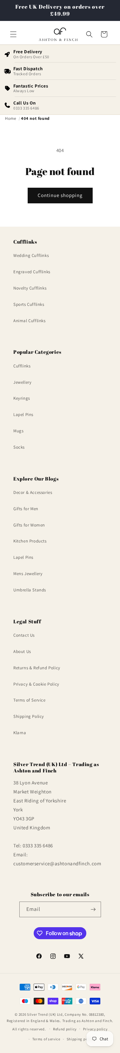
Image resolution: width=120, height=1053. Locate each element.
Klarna (19, 733)
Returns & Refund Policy (36, 668)
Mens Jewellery (27, 573)
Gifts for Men (25, 509)
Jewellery (22, 382)
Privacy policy (95, 1029)
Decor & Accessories (32, 492)
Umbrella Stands (29, 590)
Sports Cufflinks (28, 304)
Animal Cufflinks (29, 320)
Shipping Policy (28, 716)
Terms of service (46, 1039)
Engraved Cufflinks (31, 272)
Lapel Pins (23, 414)
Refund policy (65, 1029)
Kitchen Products (30, 541)
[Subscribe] (93, 909)
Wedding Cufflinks (31, 255)
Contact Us (24, 635)
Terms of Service (29, 700)
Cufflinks (21, 366)
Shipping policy (80, 1039)
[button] (13, 34)
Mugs (18, 431)
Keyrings (21, 398)
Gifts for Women (29, 525)
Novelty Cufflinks (29, 288)
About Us (22, 651)
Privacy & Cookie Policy (36, 684)
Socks (19, 447)
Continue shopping (60, 195)
